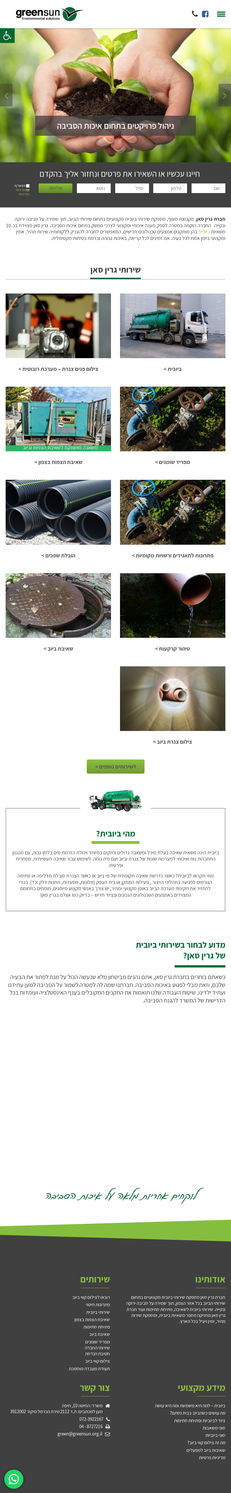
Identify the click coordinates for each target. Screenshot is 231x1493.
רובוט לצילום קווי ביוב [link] (91, 1297)
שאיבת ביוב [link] (99, 1334)
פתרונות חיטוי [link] (98, 1304)
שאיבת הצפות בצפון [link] (92, 1319)
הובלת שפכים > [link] (58, 555)
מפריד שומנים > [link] (172, 462)
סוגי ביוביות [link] (215, 1435)
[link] (7, 35)
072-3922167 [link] (91, 1419)
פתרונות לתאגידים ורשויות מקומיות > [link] (173, 555)
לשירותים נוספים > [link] (115, 766)
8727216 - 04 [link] (91, 1426)
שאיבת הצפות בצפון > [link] (58, 462)
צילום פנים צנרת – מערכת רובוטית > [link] (58, 369)
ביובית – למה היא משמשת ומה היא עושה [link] (190, 1405)
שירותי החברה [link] (97, 1348)
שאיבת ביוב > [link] (58, 648)
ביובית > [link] (173, 369)
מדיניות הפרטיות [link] (23, 192)
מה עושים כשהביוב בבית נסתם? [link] (197, 1413)
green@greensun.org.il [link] (79, 1434)
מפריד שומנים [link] (97, 1342)
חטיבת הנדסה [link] (97, 1353)
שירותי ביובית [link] (98, 1312)
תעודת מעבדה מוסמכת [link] (89, 1368)
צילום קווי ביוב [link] (97, 1361)
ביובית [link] (204, 231)
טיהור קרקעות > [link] (172, 648)
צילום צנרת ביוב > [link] (172, 741)
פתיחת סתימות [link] (96, 1327)
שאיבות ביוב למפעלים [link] (205, 1450)
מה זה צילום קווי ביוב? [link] (206, 1442)
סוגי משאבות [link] (214, 1428)
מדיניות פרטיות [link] (212, 1457)
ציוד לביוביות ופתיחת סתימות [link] (199, 1420)
